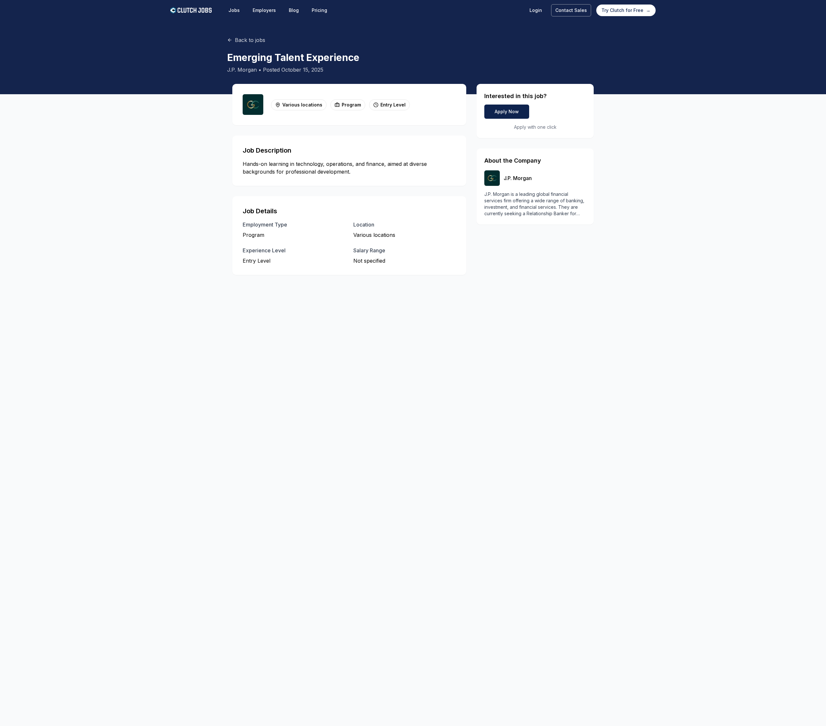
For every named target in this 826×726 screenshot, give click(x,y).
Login (535, 10)
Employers (264, 10)
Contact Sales (571, 10)
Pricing (319, 10)
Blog (294, 10)
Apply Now (507, 111)
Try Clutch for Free (625, 10)
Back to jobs (250, 40)
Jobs (234, 10)
